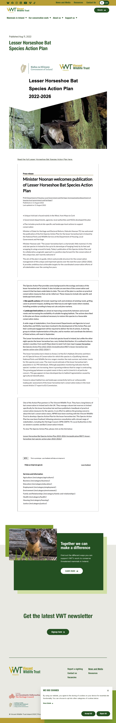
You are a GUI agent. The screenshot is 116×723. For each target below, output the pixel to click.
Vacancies (72, 678)
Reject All (103, 714)
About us (57, 18)
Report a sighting (75, 669)
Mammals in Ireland (15, 18)
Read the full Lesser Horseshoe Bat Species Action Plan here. (45, 159)
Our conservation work (39, 18)
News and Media (63, 3)
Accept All (88, 714)
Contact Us (91, 3)
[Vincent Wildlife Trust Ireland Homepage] (18, 10)
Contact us (72, 673)
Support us (70, 18)
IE (102, 3)
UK (106, 3)
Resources (78, 3)
